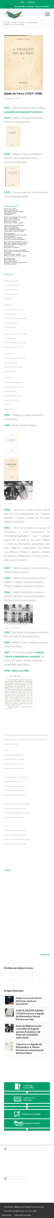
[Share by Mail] (47, 976)
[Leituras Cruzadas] (27, 1114)
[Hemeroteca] (27, 1093)
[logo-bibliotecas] (22, 14)
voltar (7, 870)
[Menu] (46, 14)
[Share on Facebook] (7, 976)
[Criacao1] (23, 62)
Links (22, 2)
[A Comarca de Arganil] (27, 1105)
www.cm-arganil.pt (42, 6)
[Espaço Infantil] (27, 1123)
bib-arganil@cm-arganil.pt (24, 6)
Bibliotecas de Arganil (22, 1207)
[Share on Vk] (35, 976)
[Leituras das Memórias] (27, 1099)
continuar (45, 954)
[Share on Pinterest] (18, 976)
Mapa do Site (6, 1215)
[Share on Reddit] (41, 976)
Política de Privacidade (22, 1215)
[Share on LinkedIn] (24, 976)
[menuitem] (22, 2)
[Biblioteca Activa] (27, 1108)
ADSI (35, 1211)
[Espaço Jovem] (27, 1129)
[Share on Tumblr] (30, 976)
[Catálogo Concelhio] (27, 1086)
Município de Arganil (11, 1211)
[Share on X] (13, 976)
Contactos (31, 2)
